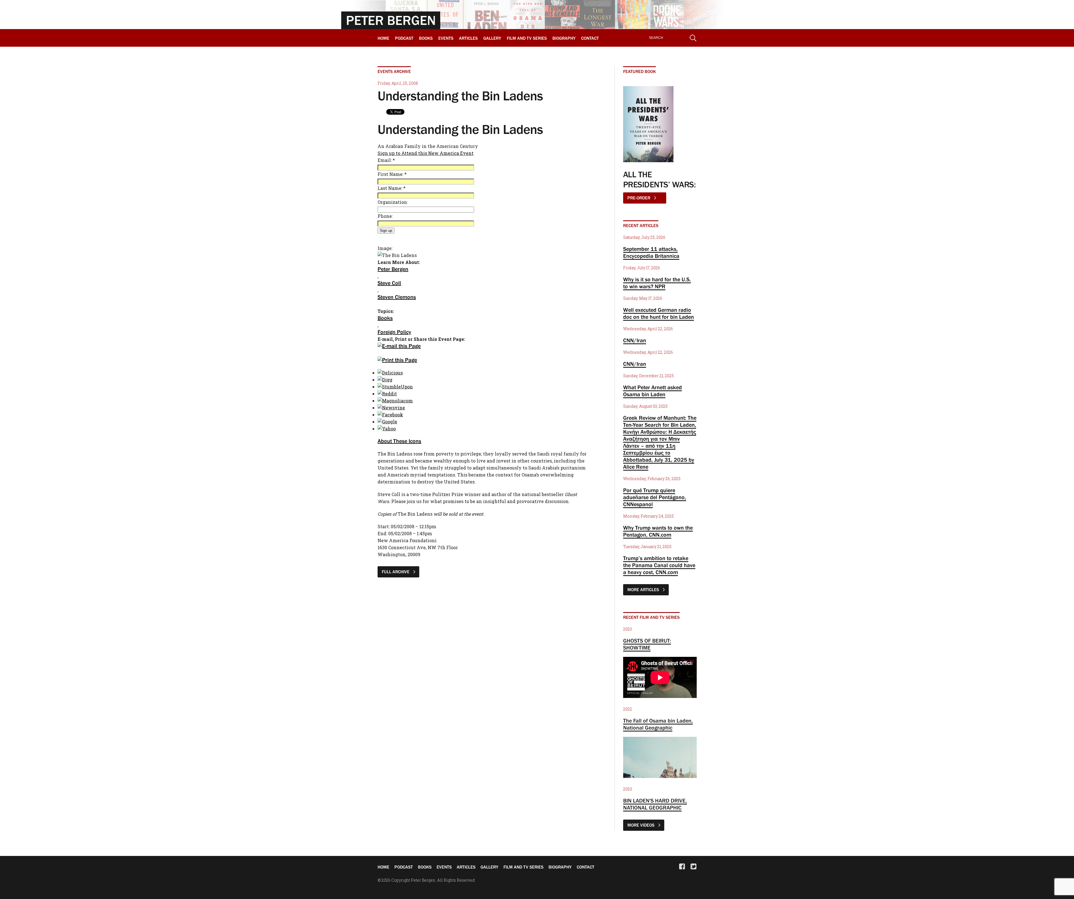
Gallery (492, 38)
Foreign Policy (394, 332)
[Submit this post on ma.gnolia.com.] (395, 401)
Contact (590, 38)
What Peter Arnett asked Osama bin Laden (652, 390)
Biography (564, 38)
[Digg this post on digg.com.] (385, 380)
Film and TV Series (527, 38)
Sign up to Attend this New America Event (426, 153)
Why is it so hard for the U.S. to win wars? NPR (657, 282)
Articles (468, 38)
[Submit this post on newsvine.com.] (391, 407)
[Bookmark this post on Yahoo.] (387, 428)
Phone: (385, 216)
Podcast (404, 38)
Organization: (393, 202)
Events (445, 38)
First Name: (392, 174)
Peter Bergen (393, 269)
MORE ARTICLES (643, 589)
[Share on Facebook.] (390, 414)
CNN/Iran (634, 340)
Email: (386, 160)
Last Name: (392, 188)
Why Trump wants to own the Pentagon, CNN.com (658, 531)
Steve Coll (389, 283)
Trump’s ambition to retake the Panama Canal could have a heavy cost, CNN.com (659, 565)
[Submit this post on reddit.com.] (387, 394)
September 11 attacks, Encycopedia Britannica (651, 252)
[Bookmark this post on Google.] (387, 421)
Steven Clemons (397, 297)
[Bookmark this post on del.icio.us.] (390, 373)
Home (383, 38)
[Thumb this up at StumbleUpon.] (395, 387)
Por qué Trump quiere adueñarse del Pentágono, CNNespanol (654, 497)
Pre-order (639, 197)
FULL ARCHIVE (396, 571)
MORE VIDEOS (641, 824)
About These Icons (399, 441)
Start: (384, 526)
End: (383, 533)
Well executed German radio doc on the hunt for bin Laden (658, 313)
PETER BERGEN (391, 20)
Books (426, 38)
